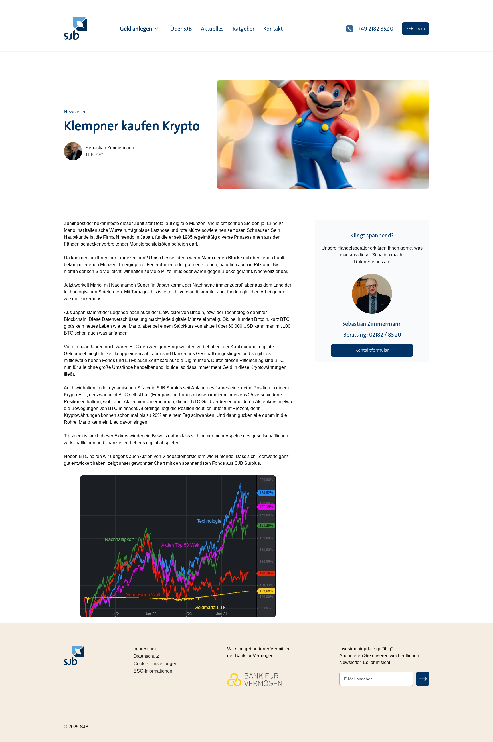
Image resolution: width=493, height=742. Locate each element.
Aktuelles (212, 28)
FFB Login (415, 28)
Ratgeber (243, 28)
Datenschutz (146, 656)
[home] (75, 28)
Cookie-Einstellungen (155, 663)
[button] (139, 28)
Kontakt (273, 28)
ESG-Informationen (153, 671)
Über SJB (181, 28)
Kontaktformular (372, 350)
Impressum (145, 648)
